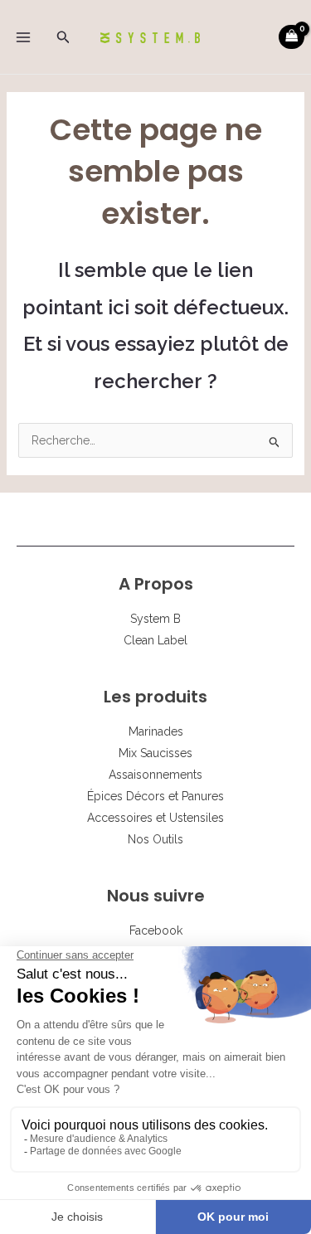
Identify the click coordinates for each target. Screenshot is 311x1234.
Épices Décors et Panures (155, 796)
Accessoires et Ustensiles (155, 817)
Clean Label (155, 640)
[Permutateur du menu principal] (23, 37)
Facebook (155, 930)
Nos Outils (155, 839)
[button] (63, 37)
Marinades (156, 731)
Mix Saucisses (155, 753)
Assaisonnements (155, 774)
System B (155, 618)
